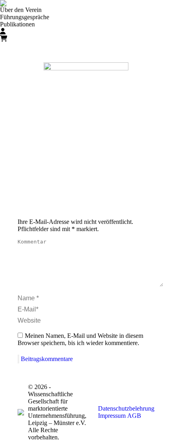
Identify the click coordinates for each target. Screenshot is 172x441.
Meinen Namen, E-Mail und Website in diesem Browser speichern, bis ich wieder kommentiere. (80, 339)
